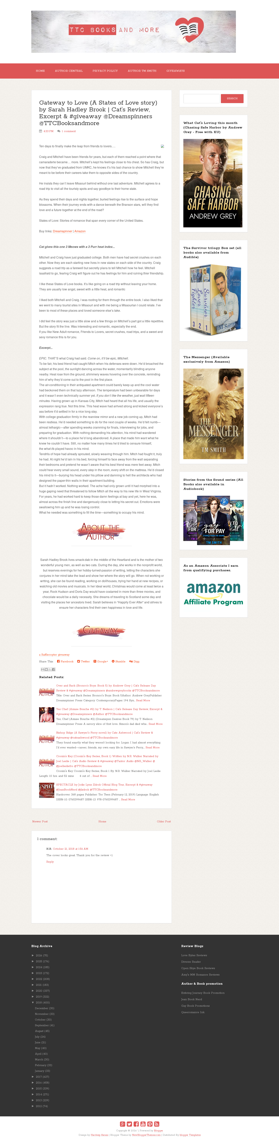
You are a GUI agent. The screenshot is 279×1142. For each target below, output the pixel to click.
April (38, 1054)
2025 (39, 961)
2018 (39, 1002)
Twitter (85, 661)
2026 (39, 955)
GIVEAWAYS (175, 71)
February (40, 1065)
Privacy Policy (105, 71)
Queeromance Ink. (193, 1012)
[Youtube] (143, 1124)
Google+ (102, 661)
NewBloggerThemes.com (146, 1135)
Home (40, 71)
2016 (39, 1082)
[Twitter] (129, 1124)
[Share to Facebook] (53, 669)
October (40, 1019)
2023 (39, 973)
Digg (136, 661)
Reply (50, 862)
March (39, 1059)
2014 (39, 1094)
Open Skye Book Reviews (198, 968)
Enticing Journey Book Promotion (203, 993)
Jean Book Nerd (191, 999)
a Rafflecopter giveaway (54, 655)
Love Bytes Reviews (194, 955)
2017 (39, 1077)
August (39, 1031)
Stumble (119, 661)
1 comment (69, 131)
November (42, 1014)
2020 (39, 991)
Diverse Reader (191, 962)
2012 (39, 1106)
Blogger (158, 1130)
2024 (39, 967)
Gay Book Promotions (195, 1006)
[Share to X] (50, 669)
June (37, 1042)
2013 (39, 1100)
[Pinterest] (149, 1124)
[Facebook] (136, 1124)
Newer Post (40, 821)
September (42, 1025)
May (37, 1048)
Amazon (80, 231)
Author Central (69, 71)
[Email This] (43, 669)
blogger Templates (190, 1135)
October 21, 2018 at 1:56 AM (70, 849)
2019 (39, 997)
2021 (39, 985)
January (39, 1071)
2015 (39, 1088)
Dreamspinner (62, 231)
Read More (143, 700)
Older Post (164, 821)
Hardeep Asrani (99, 1135)
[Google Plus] (122, 1124)
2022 (39, 979)
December (41, 1008)
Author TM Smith (142, 71)
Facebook (66, 661)
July (37, 1037)
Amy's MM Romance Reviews (200, 974)
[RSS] (156, 1124)
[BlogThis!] (46, 669)
